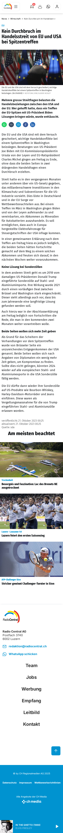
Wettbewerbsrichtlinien (47, 782)
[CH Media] (31, 801)
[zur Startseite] (8, 6)
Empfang (31, 700)
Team (32, 665)
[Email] (18, 124)
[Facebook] (25, 124)
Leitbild (31, 712)
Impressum (25, 782)
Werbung (31, 689)
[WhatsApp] (4, 124)
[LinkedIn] (32, 124)
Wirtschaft (15, 19)
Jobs (31, 677)
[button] (48, 6)
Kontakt (31, 724)
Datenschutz (10, 782)
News (4, 19)
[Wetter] (40, 6)
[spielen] (57, 826)
